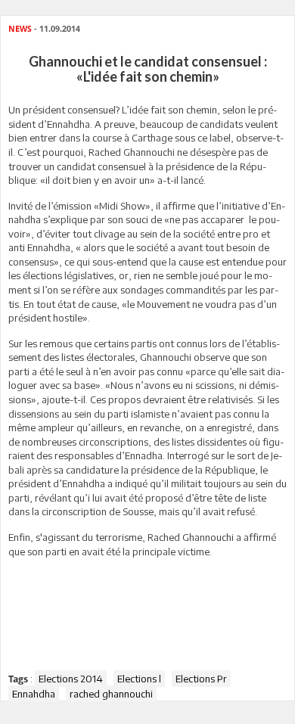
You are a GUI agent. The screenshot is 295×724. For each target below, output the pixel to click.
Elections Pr (201, 679)
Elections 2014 (71, 679)
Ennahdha (33, 694)
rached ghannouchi (111, 694)
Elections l (139, 679)
